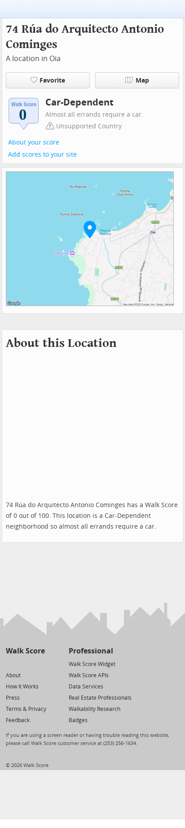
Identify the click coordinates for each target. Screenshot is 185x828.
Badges (78, 720)
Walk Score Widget (92, 664)
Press (13, 698)
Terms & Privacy (26, 709)
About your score (33, 142)
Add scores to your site (42, 154)
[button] (90, 229)
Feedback (18, 720)
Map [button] (142, 80)
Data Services (86, 686)
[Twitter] (11, 663)
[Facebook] (25, 663)
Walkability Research (94, 709)
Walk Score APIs (89, 675)
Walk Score (25, 651)
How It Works (22, 686)
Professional (91, 651)
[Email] (39, 663)
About (13, 675)
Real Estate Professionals (100, 698)
